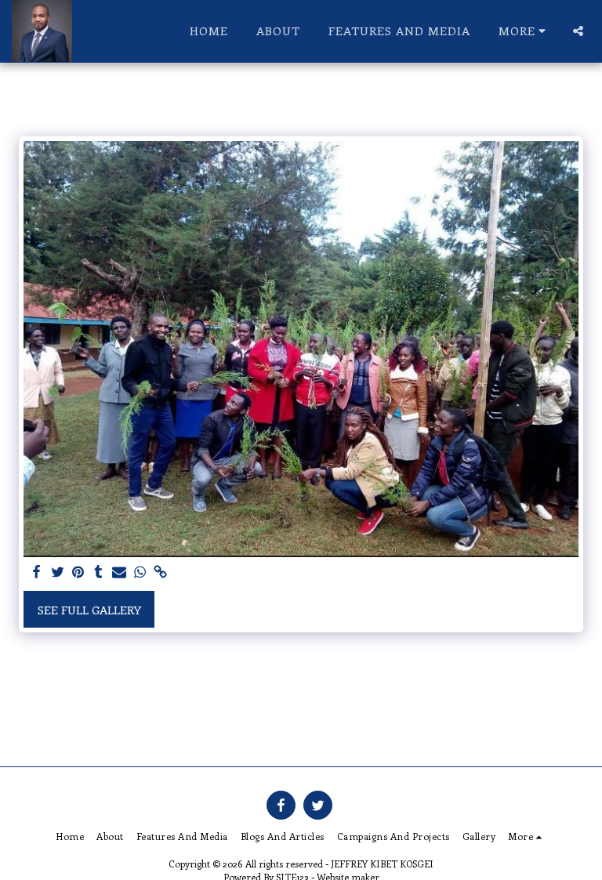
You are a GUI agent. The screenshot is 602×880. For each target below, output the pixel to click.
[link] (160, 572)
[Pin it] (78, 572)
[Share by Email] (119, 572)
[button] (578, 31)
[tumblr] (98, 572)
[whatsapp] (139, 572)
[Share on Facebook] (37, 572)
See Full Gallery (89, 609)
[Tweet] (57, 572)
